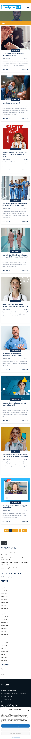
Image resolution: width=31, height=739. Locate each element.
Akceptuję (15, 726)
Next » (24, 530)
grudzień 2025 (4, 593)
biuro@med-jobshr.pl (8, 699)
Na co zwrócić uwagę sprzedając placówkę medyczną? (13, 55)
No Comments (25, 69)
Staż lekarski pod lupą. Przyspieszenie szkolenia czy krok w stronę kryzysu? (15, 205)
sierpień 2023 (4, 628)
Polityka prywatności (16, 737)
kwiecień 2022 (4, 657)
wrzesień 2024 (4, 602)
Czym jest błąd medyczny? (11, 103)
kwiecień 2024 (4, 611)
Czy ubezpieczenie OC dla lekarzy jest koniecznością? (15, 507)
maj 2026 (3, 585)
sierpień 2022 (4, 645)
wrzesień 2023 (4, 625)
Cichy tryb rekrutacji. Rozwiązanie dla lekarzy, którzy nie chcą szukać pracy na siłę (15, 154)
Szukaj (2, 536)
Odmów (15, 729)
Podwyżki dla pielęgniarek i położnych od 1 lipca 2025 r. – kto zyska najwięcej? (15, 256)
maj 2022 (3, 654)
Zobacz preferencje (15, 733)
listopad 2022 (4, 640)
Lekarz (2, 671)
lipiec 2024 (3, 605)
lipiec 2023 (3, 631)
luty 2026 (3, 588)
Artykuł (26, 58)
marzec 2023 (4, 637)
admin (8, 58)
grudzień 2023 (4, 616)
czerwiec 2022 (4, 651)
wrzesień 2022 (4, 642)
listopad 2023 (4, 619)
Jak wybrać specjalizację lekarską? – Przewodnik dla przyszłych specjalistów (15, 305)
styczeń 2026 (4, 590)
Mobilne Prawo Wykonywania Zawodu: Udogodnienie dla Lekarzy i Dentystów (15, 455)
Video (27, 510)
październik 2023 (5, 622)
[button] (29, 710)
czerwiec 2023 (4, 634)
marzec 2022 (4, 660)
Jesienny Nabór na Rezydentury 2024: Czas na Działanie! (15, 404)
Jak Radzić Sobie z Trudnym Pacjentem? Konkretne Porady (12, 355)
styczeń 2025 (4, 599)
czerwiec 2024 (4, 608)
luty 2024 (3, 614)
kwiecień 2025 (4, 596)
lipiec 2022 (3, 648)
